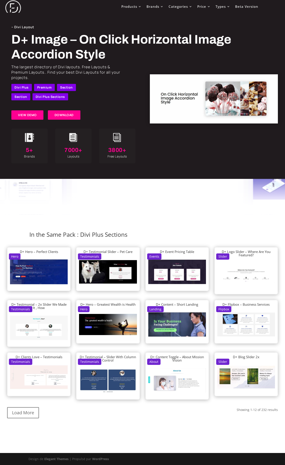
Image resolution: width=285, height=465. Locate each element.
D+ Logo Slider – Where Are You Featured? (246, 253)
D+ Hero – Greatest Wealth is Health (108, 304)
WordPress (100, 459)
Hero (14, 256)
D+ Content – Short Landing (177, 304)
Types (221, 6)
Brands (153, 6)
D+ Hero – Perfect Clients (39, 251)
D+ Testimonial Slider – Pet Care (107, 251)
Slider (222, 256)
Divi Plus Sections (50, 97)
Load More (23, 413)
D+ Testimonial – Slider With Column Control (108, 358)
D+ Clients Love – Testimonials (39, 357)
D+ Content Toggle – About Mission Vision (177, 358)
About (153, 362)
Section (66, 87)
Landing (155, 309)
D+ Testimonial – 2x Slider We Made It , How (39, 306)
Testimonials (89, 256)
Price (201, 6)
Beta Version (246, 6)
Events (154, 256)
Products (129, 6)
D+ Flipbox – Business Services (246, 304)
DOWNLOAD (64, 115)
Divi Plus (21, 87)
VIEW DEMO (27, 115)
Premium (44, 87)
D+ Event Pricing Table (177, 251)
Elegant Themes (56, 459)
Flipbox (223, 309)
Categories (178, 6)
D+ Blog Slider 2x (246, 357)
